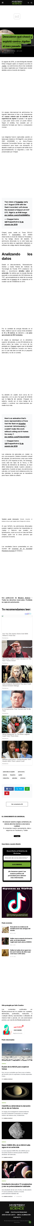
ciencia (5, 775)
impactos (12, 775)
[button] (3, 3)
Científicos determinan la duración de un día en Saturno (16, 1107)
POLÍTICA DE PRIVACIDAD (19, 1212)
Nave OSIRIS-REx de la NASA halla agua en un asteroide (16, 1146)
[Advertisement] (17, 91)
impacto (14, 279)
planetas (14, 778)
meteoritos (6, 778)
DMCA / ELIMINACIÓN (23, 1215)
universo (22, 778)
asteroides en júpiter (9, 771)
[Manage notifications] (30, 1222)
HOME (7, 1212)
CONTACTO (17, 1217)
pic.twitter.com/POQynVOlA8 (17, 437)
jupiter (20, 775)
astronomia (21, 771)
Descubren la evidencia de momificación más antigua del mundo (20, 928)
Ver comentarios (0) (17, 804)
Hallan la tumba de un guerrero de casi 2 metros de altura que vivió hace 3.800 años (20, 952)
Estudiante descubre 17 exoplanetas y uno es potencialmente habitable (17, 1185)
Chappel (13, 346)
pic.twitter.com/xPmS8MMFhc (17, 215)
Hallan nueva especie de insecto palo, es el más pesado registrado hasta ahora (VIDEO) (21, 940)
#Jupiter (19, 202)
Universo (5, 31)
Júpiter (4, 66)
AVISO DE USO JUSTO (8, 1215)
